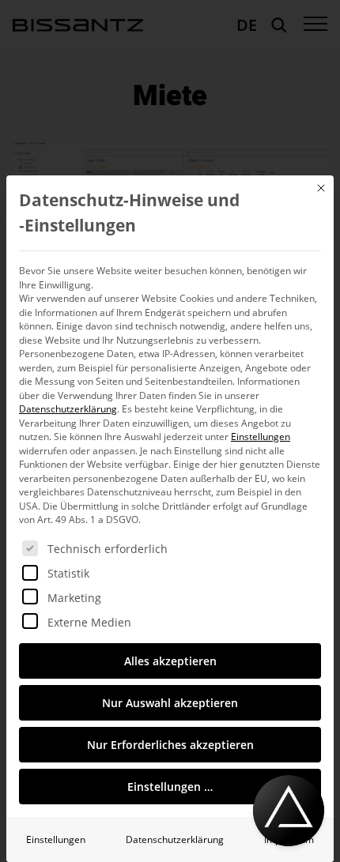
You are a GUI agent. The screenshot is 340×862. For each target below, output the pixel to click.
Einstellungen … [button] (170, 786)
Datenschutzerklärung (68, 409)
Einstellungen (55, 839)
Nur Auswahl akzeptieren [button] (170, 702)
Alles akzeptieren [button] (170, 660)
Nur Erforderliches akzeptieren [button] (170, 744)
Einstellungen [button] (260, 436)
